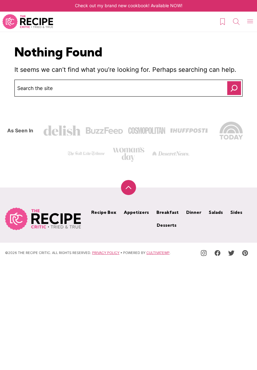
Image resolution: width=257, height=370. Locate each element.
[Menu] (250, 22)
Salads (216, 212)
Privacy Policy (105, 253)
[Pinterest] (245, 253)
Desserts (166, 225)
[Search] (236, 22)
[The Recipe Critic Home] (28, 21)
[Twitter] (231, 253)
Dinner (193, 212)
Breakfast (167, 212)
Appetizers (136, 212)
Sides (236, 212)
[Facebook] (217, 253)
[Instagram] (204, 253)
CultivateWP (158, 253)
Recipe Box (103, 212)
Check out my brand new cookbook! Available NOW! (128, 5)
